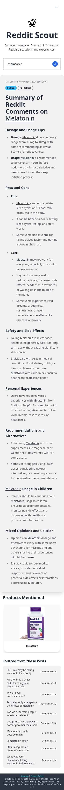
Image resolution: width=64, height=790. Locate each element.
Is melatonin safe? (31, 740)
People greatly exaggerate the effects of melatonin (31, 704)
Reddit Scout (32, 35)
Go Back (11, 87)
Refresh (27, 87)
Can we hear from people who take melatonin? (31, 713)
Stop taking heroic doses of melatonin (31, 748)
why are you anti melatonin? (31, 694)
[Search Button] (55, 64)
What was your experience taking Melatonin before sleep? (31, 760)
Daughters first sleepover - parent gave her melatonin (31, 723)
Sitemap (25, 776)
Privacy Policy (37, 776)
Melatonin (19, 118)
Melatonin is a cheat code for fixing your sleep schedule (31, 683)
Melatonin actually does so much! (31, 732)
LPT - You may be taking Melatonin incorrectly (31, 671)
